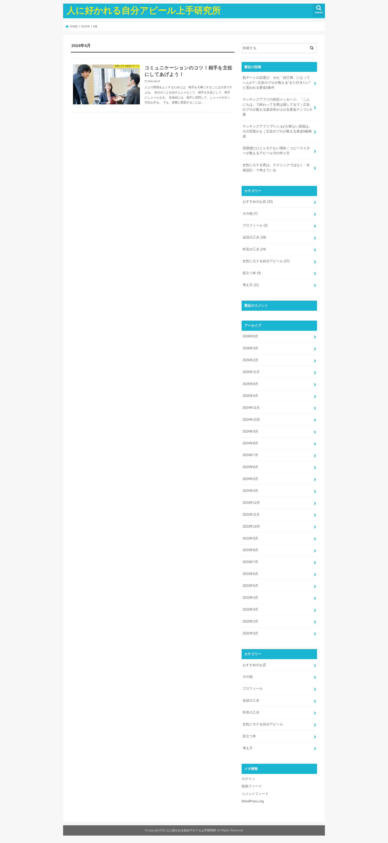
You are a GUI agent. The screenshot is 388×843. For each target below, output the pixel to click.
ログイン (248, 779)
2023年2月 (250, 621)
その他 (250, 213)
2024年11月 (251, 407)
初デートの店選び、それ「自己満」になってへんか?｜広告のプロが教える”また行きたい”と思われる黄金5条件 (276, 82)
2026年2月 (250, 360)
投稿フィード (252, 786)
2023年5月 (250, 586)
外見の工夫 (254, 249)
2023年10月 (251, 526)
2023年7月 (250, 562)
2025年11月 (251, 372)
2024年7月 (250, 455)
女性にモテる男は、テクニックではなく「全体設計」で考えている (276, 167)
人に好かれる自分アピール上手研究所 (144, 10)
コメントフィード (255, 794)
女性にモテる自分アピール (266, 261)
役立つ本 (251, 273)
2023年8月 (250, 550)
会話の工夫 (254, 237)
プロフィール (255, 225)
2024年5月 (250, 479)
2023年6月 (250, 574)
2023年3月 (250, 609)
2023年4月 (250, 597)
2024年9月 (250, 431)
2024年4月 (250, 491)
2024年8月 (250, 443)
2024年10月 (251, 419)
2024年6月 (250, 467)
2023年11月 (251, 514)
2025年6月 (250, 396)
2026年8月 (250, 336)
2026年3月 (250, 348)
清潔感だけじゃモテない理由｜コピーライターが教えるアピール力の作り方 (276, 150)
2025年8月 (250, 384)
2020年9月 (250, 633)
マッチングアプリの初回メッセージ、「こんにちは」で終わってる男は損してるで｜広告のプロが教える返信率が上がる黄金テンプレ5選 (277, 107)
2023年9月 (250, 538)
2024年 (85, 26)
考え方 (250, 285)
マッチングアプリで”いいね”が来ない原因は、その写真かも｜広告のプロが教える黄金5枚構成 (277, 131)
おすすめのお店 (257, 201)
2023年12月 (251, 502)
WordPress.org (253, 801)
